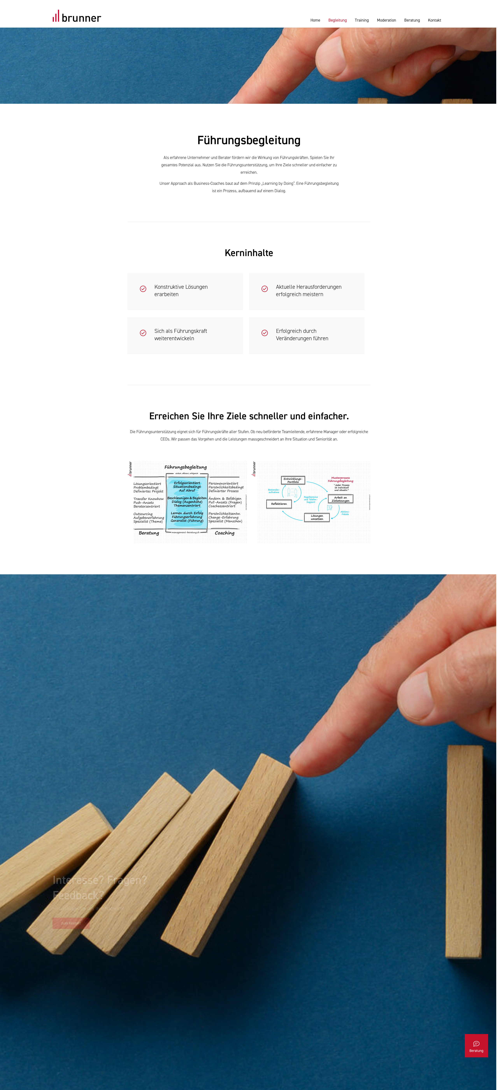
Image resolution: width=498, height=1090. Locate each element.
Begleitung (337, 20)
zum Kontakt (71, 923)
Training (362, 20)
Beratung (412, 20)
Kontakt (434, 20)
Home (315, 20)
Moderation (386, 20)
